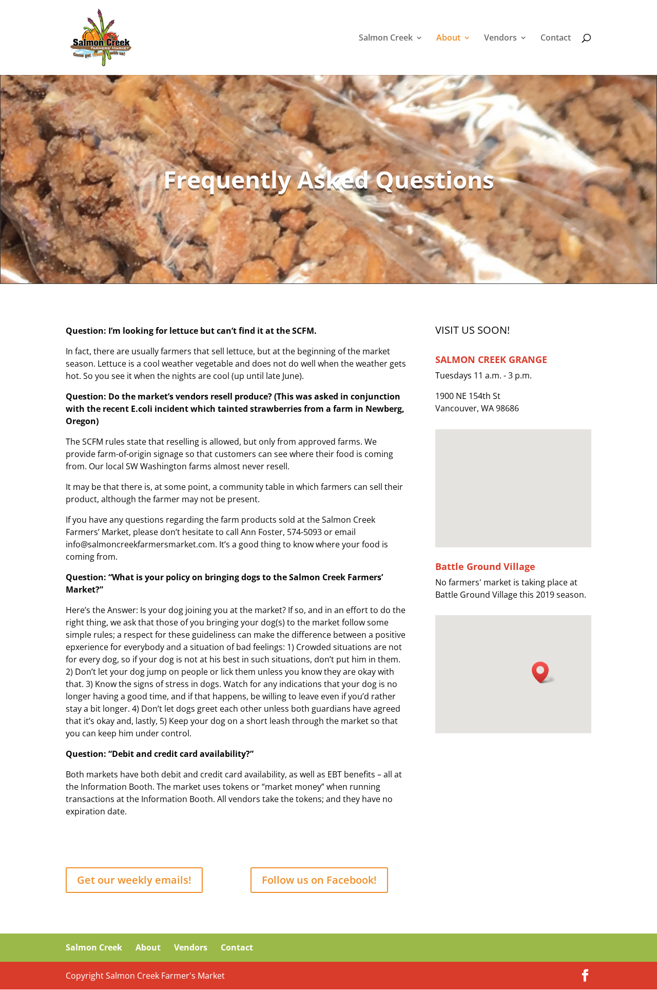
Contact (555, 38)
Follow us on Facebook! (319, 880)
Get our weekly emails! (134, 880)
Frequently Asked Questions (328, 179)
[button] (543, 672)
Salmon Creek (386, 38)
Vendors (500, 38)
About (448, 38)
